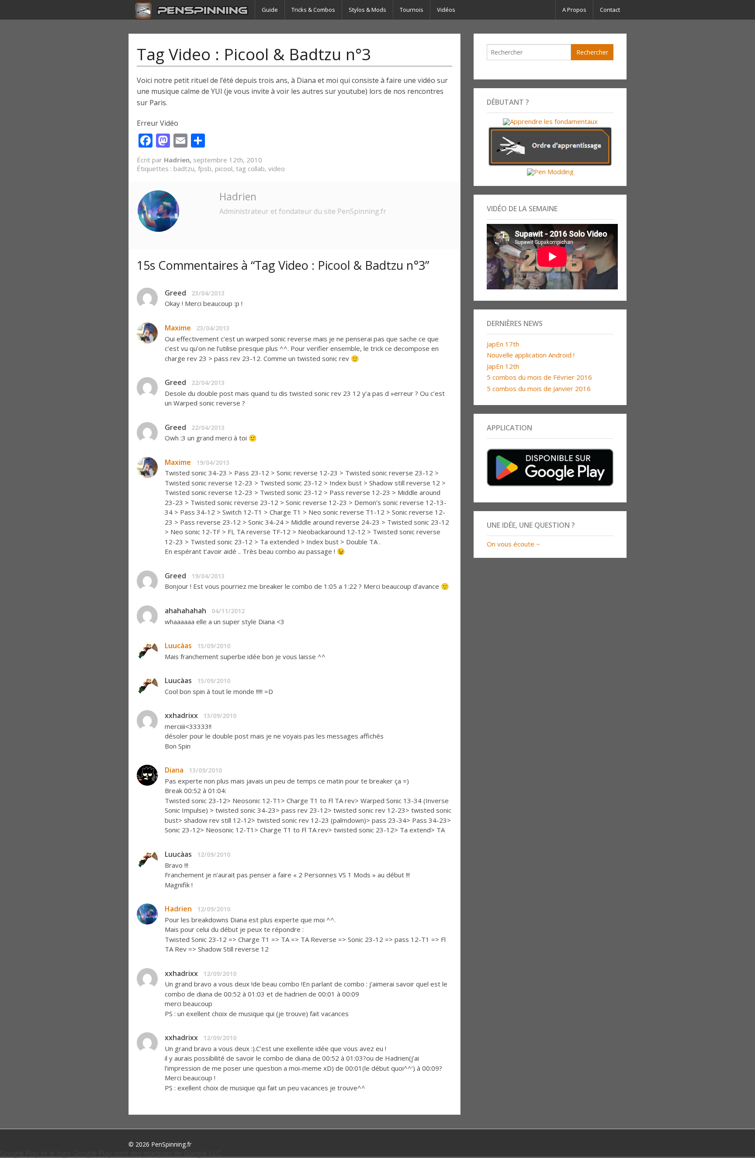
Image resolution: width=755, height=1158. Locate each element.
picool (223, 168)
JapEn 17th (503, 344)
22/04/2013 (208, 382)
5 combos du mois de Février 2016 (539, 377)
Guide (270, 10)
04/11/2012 (228, 611)
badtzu (183, 168)
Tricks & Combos (313, 10)
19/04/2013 (212, 462)
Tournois (411, 10)
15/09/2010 (213, 646)
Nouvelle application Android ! (531, 354)
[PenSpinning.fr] (191, 10)
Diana (174, 770)
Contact (610, 10)
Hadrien (237, 196)
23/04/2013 (208, 293)
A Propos (574, 10)
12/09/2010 (213, 854)
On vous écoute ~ (513, 543)
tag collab (250, 168)
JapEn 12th (503, 366)
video (276, 168)
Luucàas (178, 645)
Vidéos (446, 10)
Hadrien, (178, 159)
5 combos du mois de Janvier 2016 (539, 388)
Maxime (178, 328)
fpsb (204, 168)
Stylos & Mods (367, 10)
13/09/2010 (219, 715)
